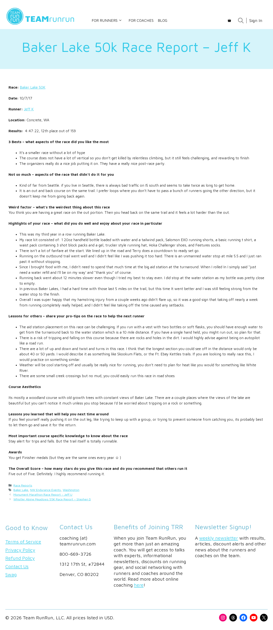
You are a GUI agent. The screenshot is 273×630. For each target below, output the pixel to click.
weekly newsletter (218, 538)
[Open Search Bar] (240, 20)
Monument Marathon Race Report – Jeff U (42, 494)
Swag (11, 574)
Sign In (255, 20)
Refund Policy (20, 558)
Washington (71, 490)
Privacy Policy (20, 550)
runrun (50, 18)
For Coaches (141, 20)
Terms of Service (23, 541)
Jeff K (29, 109)
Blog (162, 20)
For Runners (105, 20)
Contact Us (17, 566)
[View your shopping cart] (229, 20)
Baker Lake (20, 490)
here (139, 585)
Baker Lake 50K (32, 87)
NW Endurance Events (45, 490)
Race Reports (22, 485)
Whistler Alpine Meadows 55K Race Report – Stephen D (52, 499)
